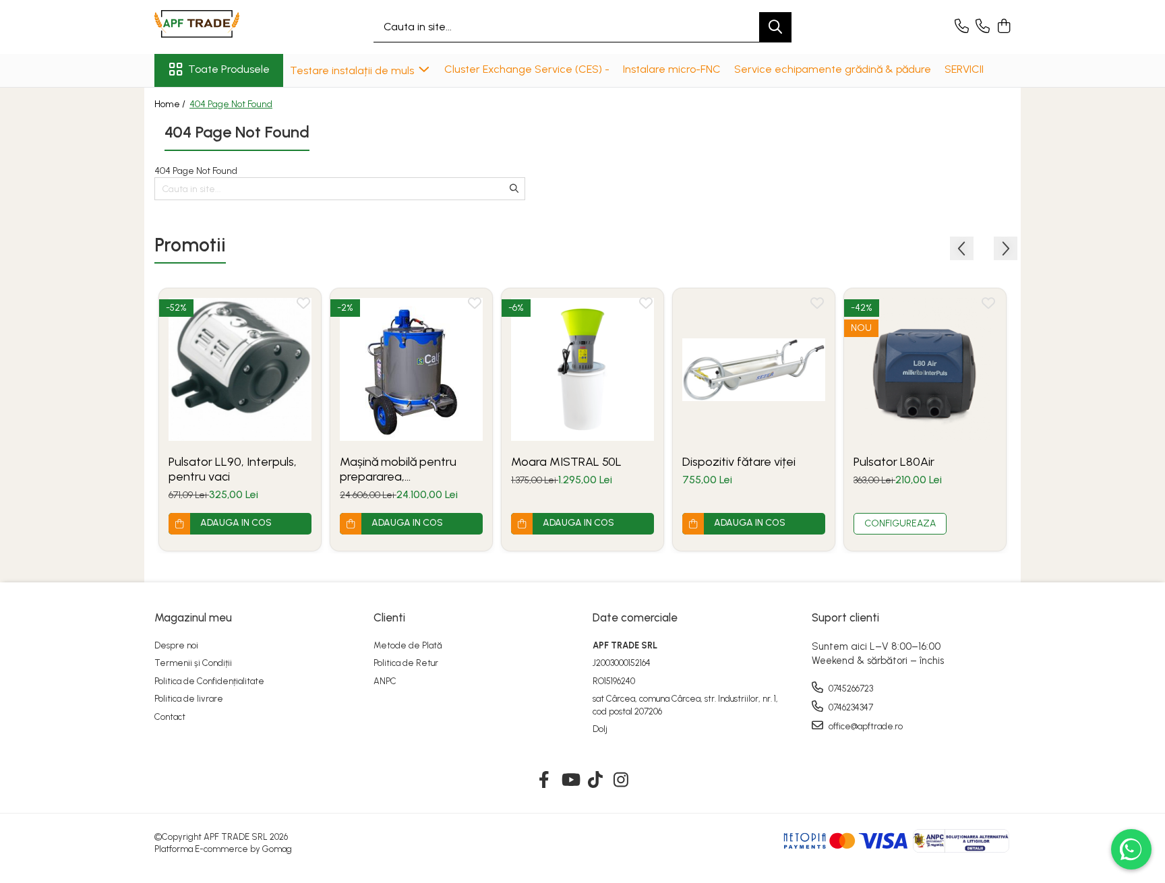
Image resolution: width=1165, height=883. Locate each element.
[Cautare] (775, 27)
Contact (169, 717)
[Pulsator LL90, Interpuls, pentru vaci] (240, 369)
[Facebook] (544, 780)
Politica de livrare (188, 699)
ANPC (385, 681)
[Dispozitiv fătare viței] (753, 369)
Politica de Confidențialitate (209, 681)
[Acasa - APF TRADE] (221, 27)
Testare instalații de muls (353, 70)
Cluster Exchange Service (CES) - (526, 69)
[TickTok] (595, 780)
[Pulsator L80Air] (925, 369)
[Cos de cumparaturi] (1003, 27)
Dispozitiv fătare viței (739, 461)
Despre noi (176, 645)
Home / (170, 104)
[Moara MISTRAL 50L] (582, 369)
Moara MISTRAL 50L (566, 461)
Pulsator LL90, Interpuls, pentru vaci (233, 469)
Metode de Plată (408, 645)
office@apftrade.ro (865, 726)
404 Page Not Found (230, 104)
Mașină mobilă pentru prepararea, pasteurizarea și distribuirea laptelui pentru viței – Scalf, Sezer (411, 469)
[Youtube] (570, 780)
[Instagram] (621, 780)
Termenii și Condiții (193, 663)
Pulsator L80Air (894, 461)
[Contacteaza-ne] (962, 27)
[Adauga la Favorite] (303, 306)
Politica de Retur (406, 663)
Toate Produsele (229, 69)
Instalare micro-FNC (672, 69)
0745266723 (850, 688)
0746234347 (850, 707)
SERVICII (964, 69)
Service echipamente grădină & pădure (832, 69)
